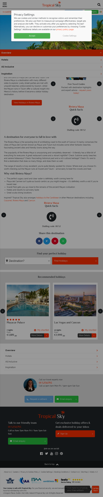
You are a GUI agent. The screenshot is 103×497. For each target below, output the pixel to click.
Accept (32, 36)
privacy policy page (65, 29)
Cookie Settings (69, 36)
